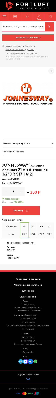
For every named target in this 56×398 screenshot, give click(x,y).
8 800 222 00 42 (28, 341)
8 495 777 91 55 (28, 338)
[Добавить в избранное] (51, 71)
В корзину (18, 210)
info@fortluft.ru (28, 352)
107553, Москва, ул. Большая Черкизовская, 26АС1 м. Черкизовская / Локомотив (28, 308)
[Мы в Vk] (28, 379)
